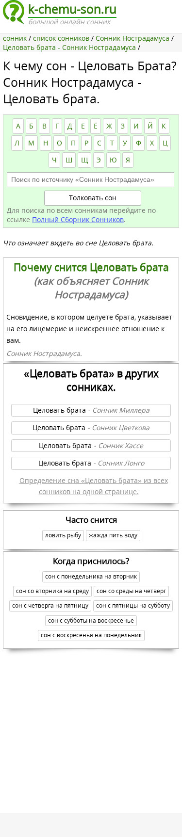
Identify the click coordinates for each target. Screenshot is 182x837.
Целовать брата (91, 410)
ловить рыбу (63, 535)
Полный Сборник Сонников (78, 219)
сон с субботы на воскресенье (91, 620)
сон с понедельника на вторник (91, 576)
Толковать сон (92, 197)
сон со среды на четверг (131, 591)
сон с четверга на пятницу (50, 605)
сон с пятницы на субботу (133, 605)
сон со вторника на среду (52, 591)
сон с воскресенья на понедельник (91, 635)
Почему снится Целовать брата (91, 280)
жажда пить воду (113, 535)
